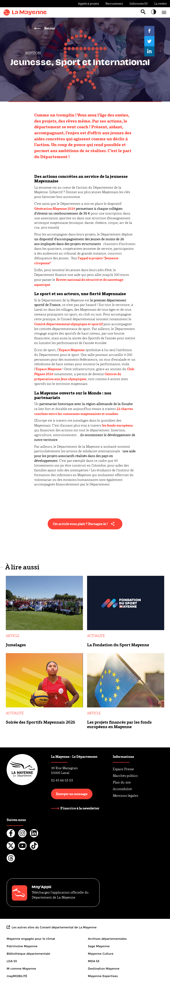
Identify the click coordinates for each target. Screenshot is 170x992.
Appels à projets (88, 3)
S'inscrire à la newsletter (80, 808)
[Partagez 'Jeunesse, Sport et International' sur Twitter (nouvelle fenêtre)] (149, 41)
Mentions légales (125, 795)
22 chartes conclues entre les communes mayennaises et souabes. (83, 411)
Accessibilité (122, 789)
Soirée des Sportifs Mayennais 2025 (40, 722)
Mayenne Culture (100, 954)
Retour (49, 28)
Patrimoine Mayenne (22, 946)
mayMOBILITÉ (17, 976)
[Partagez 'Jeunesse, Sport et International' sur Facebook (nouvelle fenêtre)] (149, 31)
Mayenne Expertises (103, 976)
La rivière (160, 3)
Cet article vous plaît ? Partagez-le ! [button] (80, 523)
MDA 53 (93, 961)
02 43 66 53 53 (62, 780)
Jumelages (16, 645)
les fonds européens (117, 425)
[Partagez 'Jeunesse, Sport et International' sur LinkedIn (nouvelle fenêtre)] (149, 51)
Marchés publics (125, 775)
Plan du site (122, 782)
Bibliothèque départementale (28, 954)
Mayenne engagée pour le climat (31, 939)
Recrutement (114, 3)
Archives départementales (107, 939)
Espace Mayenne (72, 349)
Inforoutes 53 (139, 3)
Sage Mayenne (99, 946)
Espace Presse (123, 769)
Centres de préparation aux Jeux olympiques (77, 376)
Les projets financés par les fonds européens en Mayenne (119, 724)
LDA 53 (12, 961)
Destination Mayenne (103, 968)
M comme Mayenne (21, 968)
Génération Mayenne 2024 (54, 208)
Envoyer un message (71, 793)
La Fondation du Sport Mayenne (118, 645)
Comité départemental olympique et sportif (68, 323)
